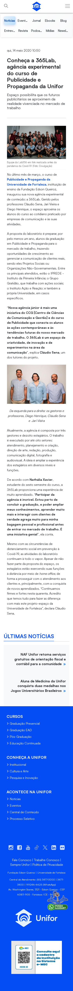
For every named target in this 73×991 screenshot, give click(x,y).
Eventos (15, 805)
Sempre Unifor (20, 865)
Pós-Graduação (21, 737)
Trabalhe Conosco (46, 860)
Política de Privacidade (47, 865)
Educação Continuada (25, 743)
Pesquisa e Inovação (24, 778)
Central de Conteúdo (24, 812)
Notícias (15, 799)
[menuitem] (10, 20)
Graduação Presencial (25, 723)
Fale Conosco (21, 860)
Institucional (18, 765)
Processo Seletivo (22, 819)
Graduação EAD (21, 730)
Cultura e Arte (19, 771)
